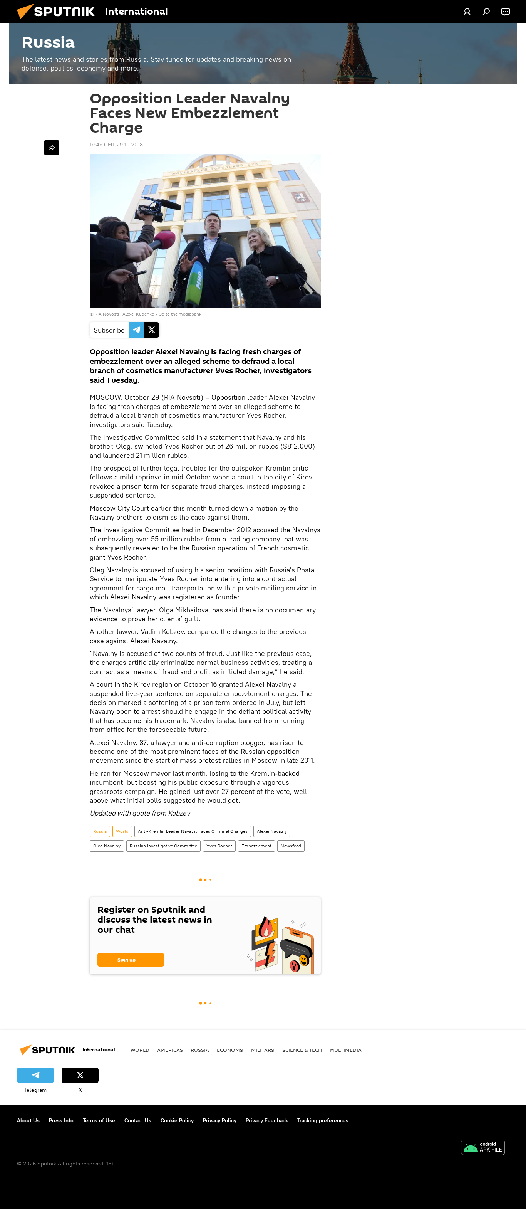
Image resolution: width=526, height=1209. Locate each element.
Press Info (61, 1120)
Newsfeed (291, 846)
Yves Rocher (219, 846)
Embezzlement (256, 846)
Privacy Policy (219, 1120)
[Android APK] (483, 1148)
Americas (170, 1049)
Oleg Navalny (107, 846)
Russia (100, 831)
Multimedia (346, 1049)
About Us (28, 1120)
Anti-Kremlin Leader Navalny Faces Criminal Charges (193, 831)
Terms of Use (99, 1120)
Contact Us (137, 1120)
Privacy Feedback (267, 1120)
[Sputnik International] (59, 21)
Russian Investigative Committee (163, 846)
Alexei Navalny (272, 831)
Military (263, 1049)
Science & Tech (302, 1049)
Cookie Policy (177, 1120)
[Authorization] (467, 11)
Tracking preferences (322, 1120)
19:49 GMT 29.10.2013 (116, 144)
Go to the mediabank (180, 314)
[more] (51, 147)
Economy (230, 1049)
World (122, 831)
